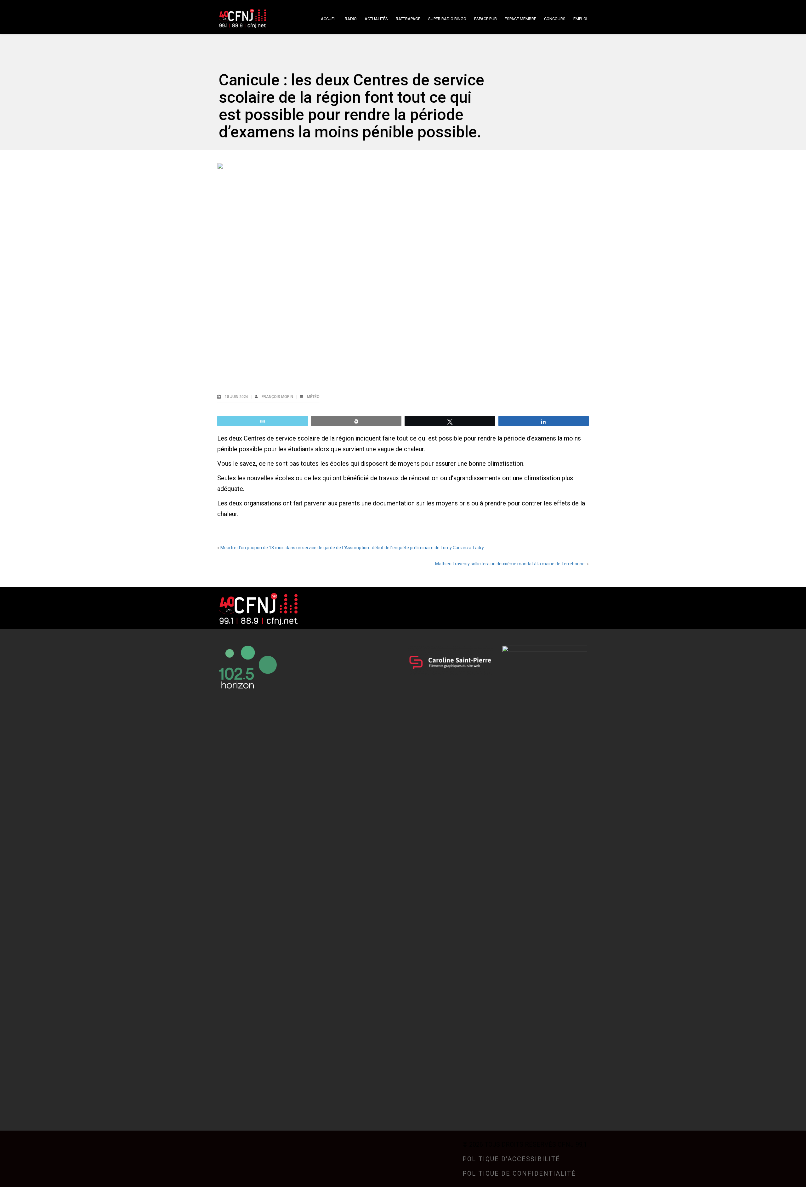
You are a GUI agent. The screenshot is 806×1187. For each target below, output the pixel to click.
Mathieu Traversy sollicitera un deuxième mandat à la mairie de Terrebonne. (510, 563)
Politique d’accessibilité (511, 1159)
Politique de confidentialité (519, 1173)
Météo (313, 397)
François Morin (278, 397)
